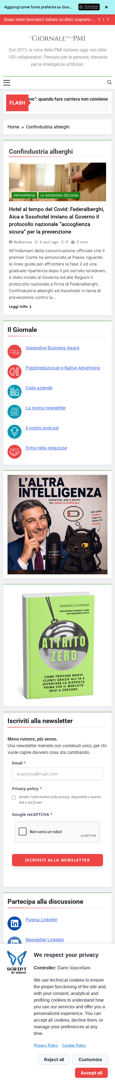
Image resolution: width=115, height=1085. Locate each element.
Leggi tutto (18, 306)
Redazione (23, 242)
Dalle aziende (39, 388)
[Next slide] (108, 19)
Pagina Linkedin (42, 919)
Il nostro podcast (42, 428)
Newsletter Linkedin (45, 939)
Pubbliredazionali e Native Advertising (63, 368)
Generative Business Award (52, 348)
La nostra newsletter (46, 408)
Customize (90, 1059)
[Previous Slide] (99, 19)
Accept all (91, 1073)
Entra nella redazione (46, 448)
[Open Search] (109, 82)
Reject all (54, 1059)
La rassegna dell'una (59, 195)
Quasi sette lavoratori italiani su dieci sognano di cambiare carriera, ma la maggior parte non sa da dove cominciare (49, 20)
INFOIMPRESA (24, 195)
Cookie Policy (74, 1045)
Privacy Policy (46, 1045)
